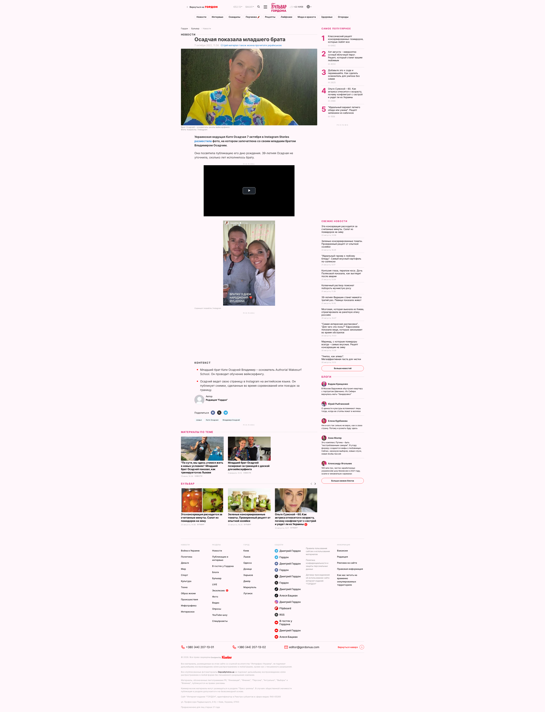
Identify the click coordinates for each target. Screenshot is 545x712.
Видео (215, 602)
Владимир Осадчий (231, 420)
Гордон (184, 28)
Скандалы (234, 17)
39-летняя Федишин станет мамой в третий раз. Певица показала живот (341, 298)
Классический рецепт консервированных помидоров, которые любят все (345, 39)
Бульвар (195, 28)
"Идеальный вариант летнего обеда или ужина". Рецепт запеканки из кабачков (344, 110)
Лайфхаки (286, 17)
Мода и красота (307, 17)
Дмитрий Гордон (290, 550)
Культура (186, 581)
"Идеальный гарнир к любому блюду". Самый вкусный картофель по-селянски (341, 258)
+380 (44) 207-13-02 (251, 647)
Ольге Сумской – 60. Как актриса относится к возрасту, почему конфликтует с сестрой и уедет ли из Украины (295, 519)
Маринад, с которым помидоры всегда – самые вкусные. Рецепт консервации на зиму (339, 344)
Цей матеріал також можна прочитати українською (253, 45)
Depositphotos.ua (226, 672)
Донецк (247, 568)
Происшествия (189, 599)
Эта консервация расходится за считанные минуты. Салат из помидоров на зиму (201, 517)
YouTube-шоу (219, 614)
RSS (282, 614)
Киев (246, 550)
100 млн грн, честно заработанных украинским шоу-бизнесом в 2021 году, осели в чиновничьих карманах (340, 471)
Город (246, 545)
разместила (203, 141)
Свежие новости (334, 221)
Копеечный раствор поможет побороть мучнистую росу (337, 287)
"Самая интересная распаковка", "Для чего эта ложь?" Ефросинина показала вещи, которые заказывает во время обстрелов (341, 328)
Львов (246, 556)
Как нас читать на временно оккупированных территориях (347, 580)
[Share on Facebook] (213, 413)
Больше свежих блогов (342, 480)
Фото (215, 596)
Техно (184, 587)
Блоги (326, 376)
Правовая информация (350, 568)
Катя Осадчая (212, 420)
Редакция (342, 556)
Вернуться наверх (348, 647)
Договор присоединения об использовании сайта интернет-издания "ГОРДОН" (318, 579)
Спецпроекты (220, 621)
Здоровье (327, 17)
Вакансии (342, 550)
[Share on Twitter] (219, 413)
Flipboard (285, 608)
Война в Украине (190, 550)
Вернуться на (197, 7)
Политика (186, 556)
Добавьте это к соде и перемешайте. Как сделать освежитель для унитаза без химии (344, 74)
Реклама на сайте (347, 562)
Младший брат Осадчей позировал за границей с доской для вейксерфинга (249, 466)
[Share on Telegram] (226, 413)
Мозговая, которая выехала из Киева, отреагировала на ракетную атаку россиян (342, 312)
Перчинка (251, 17)
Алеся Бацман (288, 595)
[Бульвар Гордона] (278, 7)
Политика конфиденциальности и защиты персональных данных (317, 564)
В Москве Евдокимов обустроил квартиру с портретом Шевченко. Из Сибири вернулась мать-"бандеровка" (342, 391)
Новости (201, 17)
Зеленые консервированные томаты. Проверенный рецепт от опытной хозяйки (249, 517)
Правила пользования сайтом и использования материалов (318, 551)
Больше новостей (342, 368)
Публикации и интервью (220, 558)
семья (199, 420)
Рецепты (270, 17)
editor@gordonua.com (304, 647)
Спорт (184, 575)
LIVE (214, 584)
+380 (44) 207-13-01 (200, 647)
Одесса (247, 562)
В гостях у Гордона (223, 566)
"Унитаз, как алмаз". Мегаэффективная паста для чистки (341, 358)
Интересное (187, 611)
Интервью (217, 17)
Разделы (216, 545)
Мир (183, 568)
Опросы (216, 608)
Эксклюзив (218, 590)
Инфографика (188, 605)
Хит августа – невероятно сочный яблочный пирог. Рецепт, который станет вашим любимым (345, 56)
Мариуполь (249, 587)
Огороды (343, 17)
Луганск (247, 593)
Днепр (246, 581)
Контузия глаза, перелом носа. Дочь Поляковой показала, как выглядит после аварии (341, 273)
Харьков (248, 575)
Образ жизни (188, 593)
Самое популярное (336, 28)
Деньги (185, 562)
